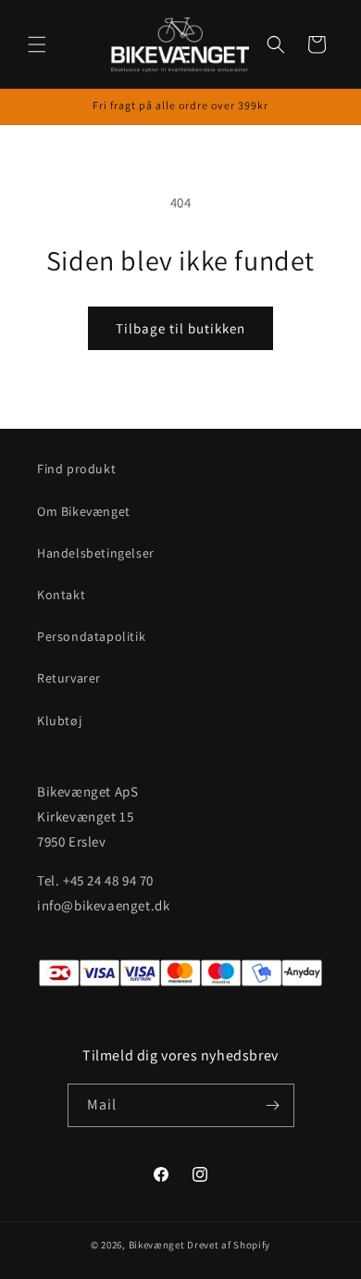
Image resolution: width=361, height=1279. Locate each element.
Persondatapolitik (91, 636)
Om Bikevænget (84, 511)
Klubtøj (59, 720)
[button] (37, 44)
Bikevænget (157, 1244)
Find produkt (76, 468)
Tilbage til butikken (180, 328)
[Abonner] (273, 1105)
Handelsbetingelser (96, 553)
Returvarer (69, 678)
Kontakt (61, 594)
